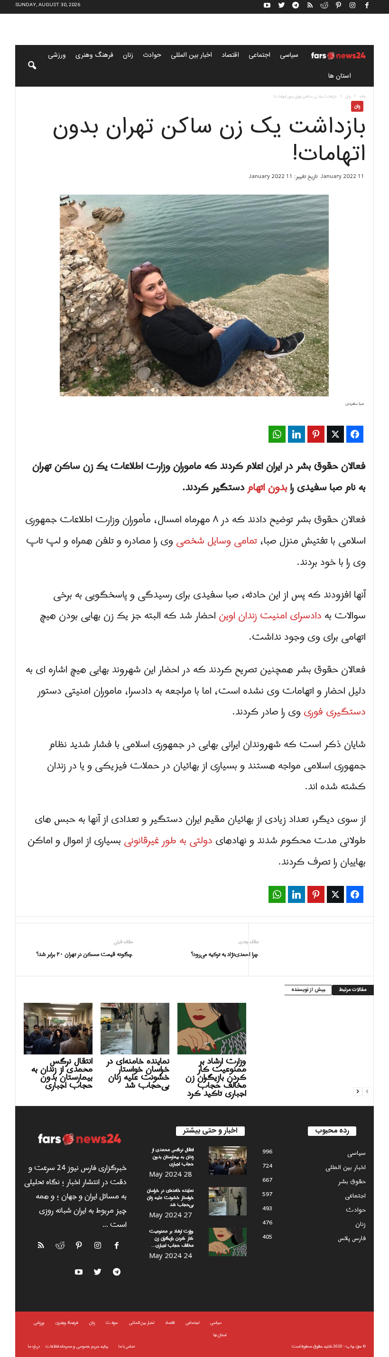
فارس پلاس (352, 1238)
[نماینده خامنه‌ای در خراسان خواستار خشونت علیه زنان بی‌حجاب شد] (135, 1028)
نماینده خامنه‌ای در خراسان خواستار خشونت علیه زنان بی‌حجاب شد (137, 1073)
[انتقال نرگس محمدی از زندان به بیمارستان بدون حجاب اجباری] (58, 1028)
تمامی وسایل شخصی (216, 541)
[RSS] (309, 7)
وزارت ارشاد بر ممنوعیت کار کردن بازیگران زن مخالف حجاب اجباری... (171, 1238)
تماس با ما (127, 1346)
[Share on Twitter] (335, 434)
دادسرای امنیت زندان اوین (270, 616)
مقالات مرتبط (353, 990)
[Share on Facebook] (354, 434)
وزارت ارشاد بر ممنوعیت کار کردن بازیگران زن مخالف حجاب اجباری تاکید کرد (215, 1077)
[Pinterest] (338, 7)
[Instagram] (352, 7)
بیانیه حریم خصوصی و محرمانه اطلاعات (77, 1346)
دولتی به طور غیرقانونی (168, 840)
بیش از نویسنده (308, 990)
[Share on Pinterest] (315, 434)
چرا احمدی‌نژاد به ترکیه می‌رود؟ (225, 955)
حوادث (152, 55)
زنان (128, 55)
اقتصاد (230, 55)
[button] (25, 65)
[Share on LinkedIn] (296, 434)
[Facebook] (366, 7)
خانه (363, 96)
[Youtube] (267, 7)
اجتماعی (259, 55)
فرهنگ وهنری (94, 55)
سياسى (289, 55)
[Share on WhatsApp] (277, 434)
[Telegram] (295, 7)
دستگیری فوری (335, 712)
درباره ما (34, 1346)
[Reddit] (324, 7)
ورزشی (57, 55)
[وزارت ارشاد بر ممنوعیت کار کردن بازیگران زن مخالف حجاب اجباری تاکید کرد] (211, 1028)
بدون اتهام (267, 487)
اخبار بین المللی (191, 55)
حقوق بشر (352, 1181)
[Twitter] (281, 7)
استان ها (339, 76)
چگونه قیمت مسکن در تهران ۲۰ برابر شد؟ (84, 955)
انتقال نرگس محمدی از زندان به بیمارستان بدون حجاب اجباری (62, 1073)
